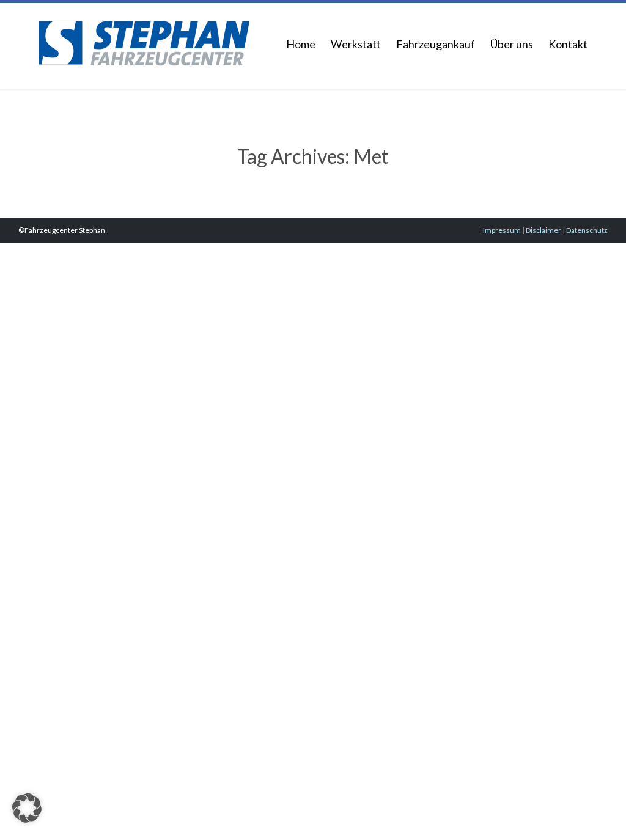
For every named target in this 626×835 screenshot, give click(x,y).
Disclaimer (543, 230)
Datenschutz (587, 230)
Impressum (502, 230)
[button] (27, 808)
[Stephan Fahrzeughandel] (144, 39)
